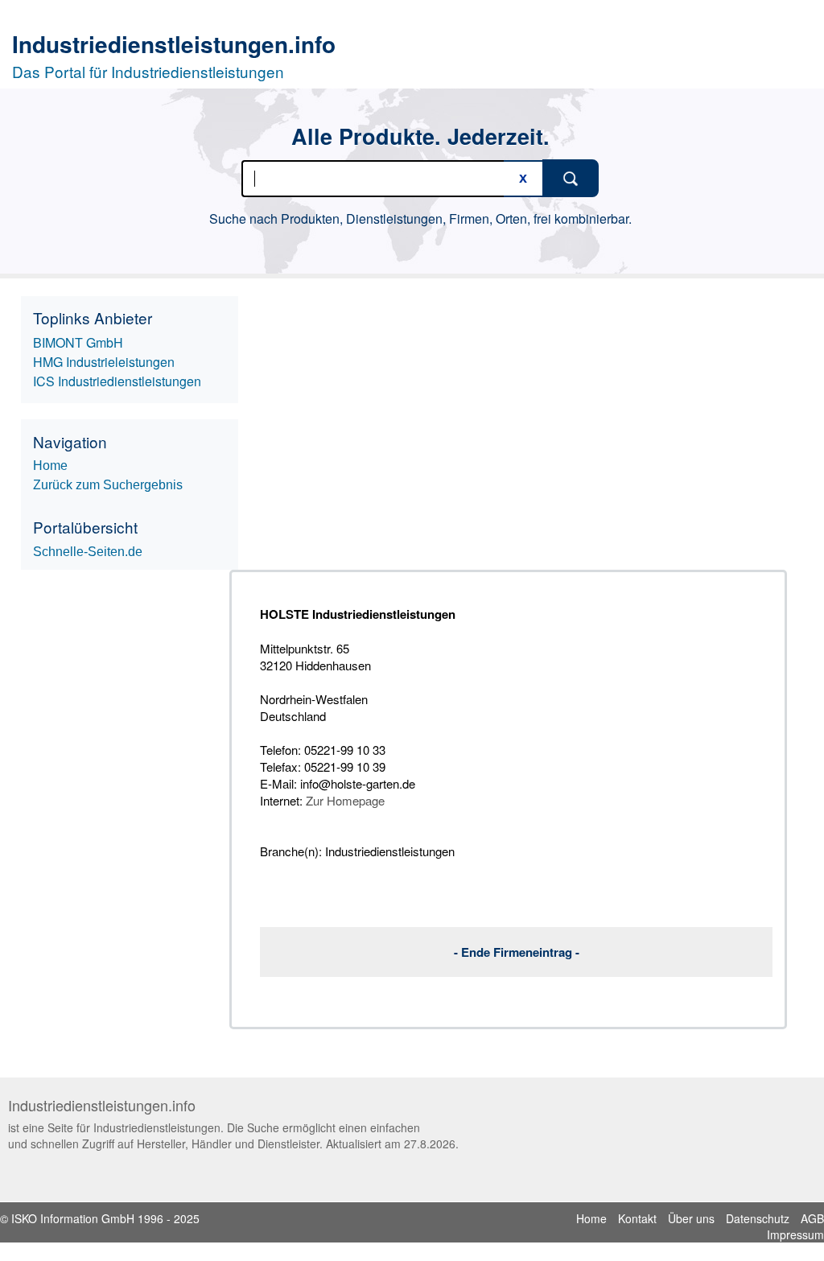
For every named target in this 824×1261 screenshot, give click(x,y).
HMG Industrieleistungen (104, 361)
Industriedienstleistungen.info (174, 43)
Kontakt (637, 1218)
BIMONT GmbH (78, 342)
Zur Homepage (345, 800)
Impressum (795, 1234)
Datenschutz (757, 1218)
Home (591, 1218)
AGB (812, 1218)
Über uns (691, 1218)
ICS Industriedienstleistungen (117, 381)
